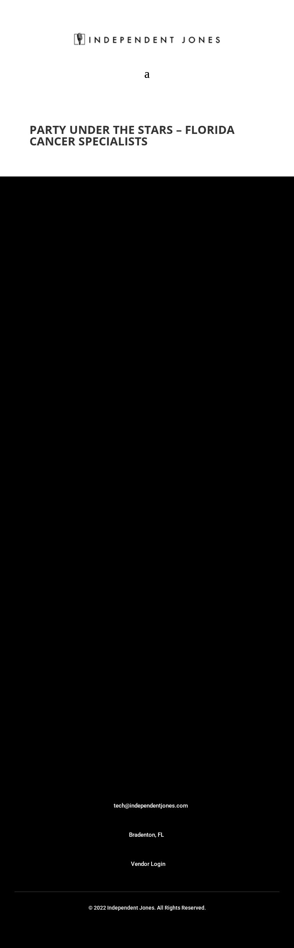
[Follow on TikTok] (114, 928)
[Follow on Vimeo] (140, 928)
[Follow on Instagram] (167, 928)
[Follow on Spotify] (153, 928)
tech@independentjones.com (151, 805)
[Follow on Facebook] (180, 928)
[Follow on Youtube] (127, 928)
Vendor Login (148, 864)
